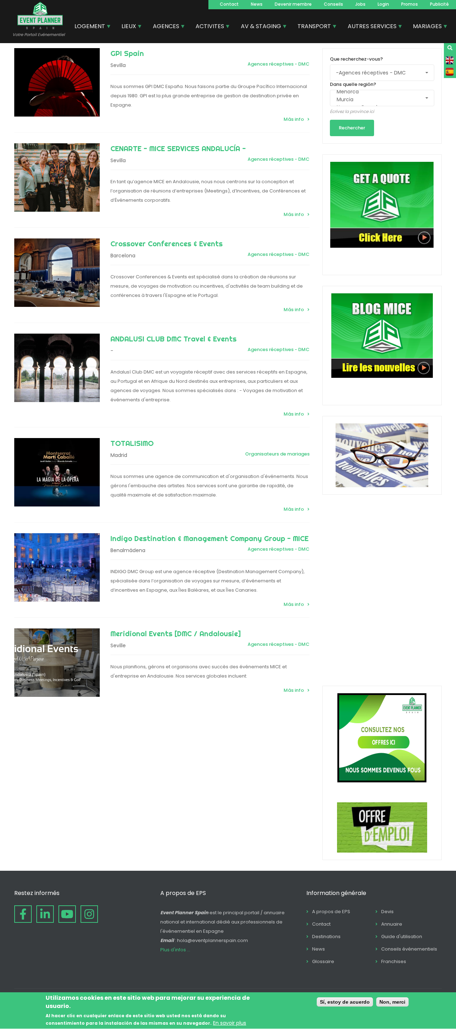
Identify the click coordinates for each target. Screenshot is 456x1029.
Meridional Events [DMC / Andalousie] (175, 633)
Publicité (439, 4)
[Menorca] (379, 92)
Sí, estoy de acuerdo (345, 1002)
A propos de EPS (331, 911)
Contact (229, 4)
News (257, 4)
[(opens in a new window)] (23, 914)
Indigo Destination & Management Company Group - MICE (209, 538)
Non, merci (392, 1002)
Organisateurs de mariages (277, 454)
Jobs (360, 4)
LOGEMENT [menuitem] (87, 27)
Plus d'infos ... (175, 949)
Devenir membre (293, 4)
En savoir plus (229, 1023)
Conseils (333, 4)
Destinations (326, 936)
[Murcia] (379, 100)
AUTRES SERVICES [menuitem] (369, 27)
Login (383, 4)
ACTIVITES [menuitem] (207, 27)
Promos (409, 4)
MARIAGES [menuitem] (425, 27)
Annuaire (391, 924)
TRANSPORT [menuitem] (311, 27)
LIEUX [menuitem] (126, 27)
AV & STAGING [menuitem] (258, 27)
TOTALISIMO (132, 443)
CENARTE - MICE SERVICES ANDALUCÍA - (178, 148)
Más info (294, 119)
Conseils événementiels (409, 949)
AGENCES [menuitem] (163, 27)
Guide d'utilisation (401, 936)
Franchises (393, 961)
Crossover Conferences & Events (166, 243)
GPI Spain (127, 53)
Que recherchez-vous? (356, 59)
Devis (387, 911)
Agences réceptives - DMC (279, 64)
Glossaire (323, 961)
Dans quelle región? (353, 84)
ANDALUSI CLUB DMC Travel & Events (173, 338)
